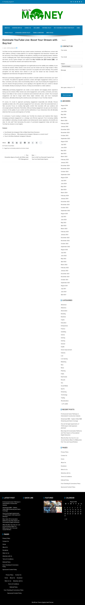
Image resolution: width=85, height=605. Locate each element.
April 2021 (63, 294)
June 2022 (64, 255)
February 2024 (65, 195)
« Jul (65, 519)
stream (27, 148)
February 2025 (65, 159)
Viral (43, 602)
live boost (23, 148)
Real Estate (64, 377)
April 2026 (63, 117)
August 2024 (64, 177)
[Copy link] (40, 142)
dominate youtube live (16, 148)
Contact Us (28, 28)
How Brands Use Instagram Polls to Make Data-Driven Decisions (22, 132)
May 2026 (63, 114)
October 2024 (64, 171)
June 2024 (64, 183)
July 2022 (63, 252)
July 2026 (63, 108)
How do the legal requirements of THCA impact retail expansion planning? (70, 426)
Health (62, 347)
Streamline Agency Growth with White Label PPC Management (16, 157)
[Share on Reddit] (28, 142)
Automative (64, 311)
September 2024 (65, 174)
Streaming (63, 392)
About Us (7, 28)
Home (78, 28)
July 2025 (63, 144)
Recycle (63, 380)
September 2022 (65, 246)
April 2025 (63, 153)
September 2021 (65, 282)
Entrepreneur (64, 326)
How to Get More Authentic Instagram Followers (18, 136)
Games (63, 335)
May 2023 (63, 222)
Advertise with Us (17, 28)
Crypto (63, 320)
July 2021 (63, 288)
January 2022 (64, 270)
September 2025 (65, 138)
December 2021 (65, 273)
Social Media (11, 145)
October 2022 (64, 243)
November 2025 (65, 132)
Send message (67, 95)
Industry (63, 353)
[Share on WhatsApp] (20, 142)
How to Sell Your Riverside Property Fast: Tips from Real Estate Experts (43, 157)
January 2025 (64, 162)
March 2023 (64, 228)
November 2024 (65, 168)
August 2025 (64, 141)
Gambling (63, 332)
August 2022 (64, 249)
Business (63, 317)
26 (70, 514)
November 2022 (65, 240)
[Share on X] (12, 142)
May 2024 (63, 186)
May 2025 (63, 150)
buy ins (9, 148)
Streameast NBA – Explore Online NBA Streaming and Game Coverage (11, 509)
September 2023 (65, 210)
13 (72, 510)
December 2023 (65, 201)
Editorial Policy (46, 28)
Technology (64, 395)
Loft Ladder (64, 404)
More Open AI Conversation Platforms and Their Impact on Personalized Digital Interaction (71, 433)
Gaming (63, 338)
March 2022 (64, 264)
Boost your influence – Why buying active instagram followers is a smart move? (26, 134)
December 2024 (65, 165)
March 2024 (64, 192)
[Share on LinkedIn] (16, 142)
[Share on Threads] (36, 142)
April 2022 (63, 261)
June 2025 (64, 147)
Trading (63, 398)
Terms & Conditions (38, 32)
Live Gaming (64, 359)
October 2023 (64, 207)
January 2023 (64, 234)
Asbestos (63, 308)
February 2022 (65, 267)
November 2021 (65, 276)
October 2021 (64, 279)
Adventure (63, 305)
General (63, 344)
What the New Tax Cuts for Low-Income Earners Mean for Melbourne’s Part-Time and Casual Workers (71, 440)
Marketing (63, 362)
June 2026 (64, 111)
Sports (63, 389)
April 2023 (63, 225)
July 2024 (63, 180)
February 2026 (65, 123)
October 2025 (64, 135)
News (62, 368)
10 (65, 510)
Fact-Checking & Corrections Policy (64, 28)
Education (63, 323)
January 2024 (64, 198)
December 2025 (65, 129)
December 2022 (65, 237)
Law (62, 356)
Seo (62, 383)
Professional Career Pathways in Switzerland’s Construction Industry (11, 503)
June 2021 (64, 291)
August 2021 (64, 285)
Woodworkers (65, 401)
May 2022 (63, 258)
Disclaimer (37, 28)
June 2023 (64, 219)
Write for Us (49, 32)
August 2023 (64, 213)
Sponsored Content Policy (22, 32)
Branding (63, 314)
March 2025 (64, 156)
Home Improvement (66, 350)
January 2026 (64, 126)
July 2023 (63, 216)
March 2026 (64, 120)
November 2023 (65, 204)
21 (75, 512)
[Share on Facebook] (8, 142)
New (62, 365)
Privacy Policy (9, 32)
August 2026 (64, 105)
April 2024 (63, 189)
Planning (63, 371)
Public (62, 374)
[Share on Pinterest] (24, 142)
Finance (63, 329)
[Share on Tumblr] (32, 142)
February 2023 (65, 231)
